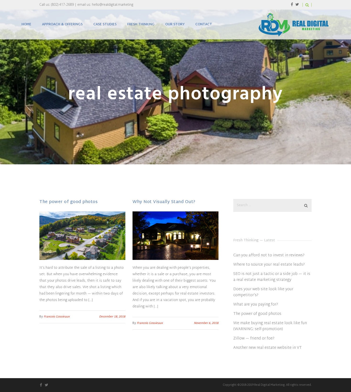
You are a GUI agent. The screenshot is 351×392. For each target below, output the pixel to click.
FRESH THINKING (140, 24)
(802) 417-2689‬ (62, 4)
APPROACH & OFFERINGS (62, 24)
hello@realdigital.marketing (112, 4)
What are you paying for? (255, 304)
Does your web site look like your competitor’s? (263, 292)
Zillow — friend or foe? (253, 338)
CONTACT (203, 24)
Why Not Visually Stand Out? (164, 202)
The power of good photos (68, 202)
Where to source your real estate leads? (269, 264)
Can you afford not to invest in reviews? (268, 255)
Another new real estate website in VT (267, 347)
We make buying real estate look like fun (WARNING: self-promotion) (270, 326)
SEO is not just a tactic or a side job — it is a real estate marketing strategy (271, 277)
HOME (26, 24)
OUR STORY (175, 24)
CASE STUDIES (105, 24)
